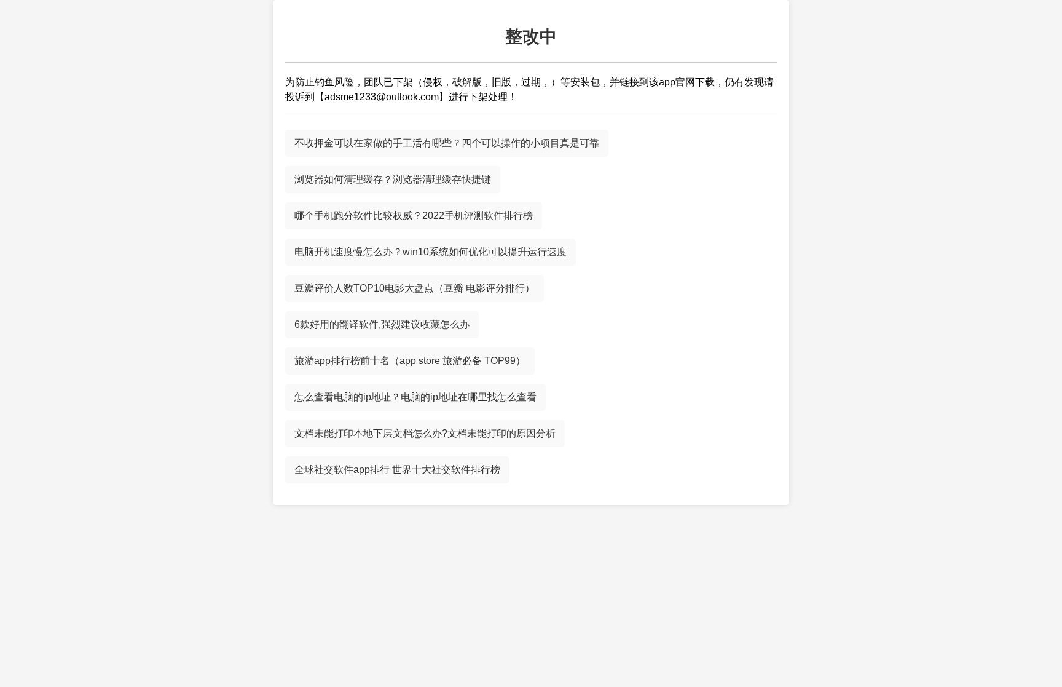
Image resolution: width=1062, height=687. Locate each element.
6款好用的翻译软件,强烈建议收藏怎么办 (382, 324)
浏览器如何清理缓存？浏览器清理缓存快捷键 (392, 179)
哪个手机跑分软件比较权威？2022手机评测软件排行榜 (413, 215)
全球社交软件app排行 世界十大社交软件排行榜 (397, 469)
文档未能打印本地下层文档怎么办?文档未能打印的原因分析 (425, 433)
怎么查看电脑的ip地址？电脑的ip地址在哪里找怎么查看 (415, 397)
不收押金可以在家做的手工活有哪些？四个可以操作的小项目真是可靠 (446, 143)
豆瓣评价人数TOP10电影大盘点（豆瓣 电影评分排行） (414, 288)
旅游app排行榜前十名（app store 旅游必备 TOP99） (409, 360)
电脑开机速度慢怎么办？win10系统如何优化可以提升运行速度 (430, 252)
